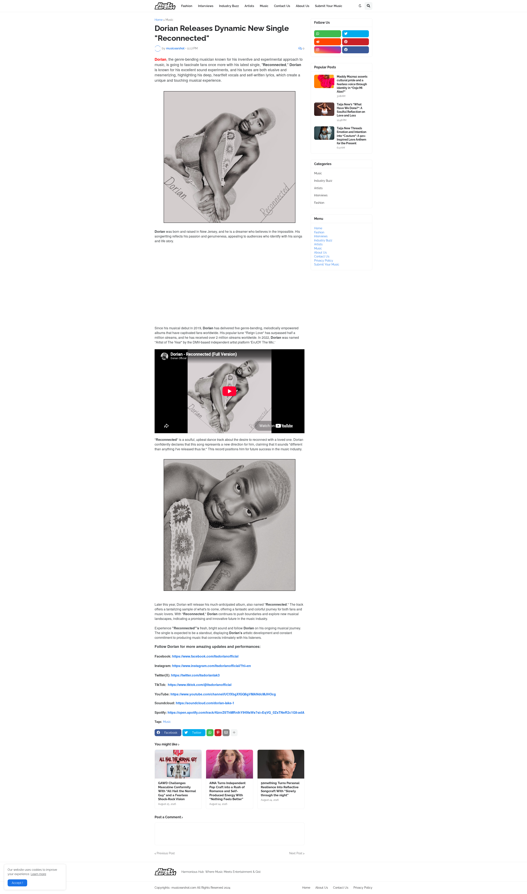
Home (159, 19)
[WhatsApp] (209, 732)
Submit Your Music (326, 264)
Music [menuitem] (264, 6)
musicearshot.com (183, 887)
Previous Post (166, 853)
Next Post (295, 853)
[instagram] (327, 49)
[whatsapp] (327, 33)
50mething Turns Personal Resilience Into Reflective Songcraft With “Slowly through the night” (280, 789)
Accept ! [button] (17, 883)
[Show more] (234, 732)
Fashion (319, 202)
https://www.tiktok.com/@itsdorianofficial (199, 684)
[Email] (226, 732)
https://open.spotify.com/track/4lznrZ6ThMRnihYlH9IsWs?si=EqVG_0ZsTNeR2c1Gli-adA (236, 712)
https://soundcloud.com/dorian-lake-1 (205, 703)
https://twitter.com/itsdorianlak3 (195, 675)
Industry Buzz (323, 180)
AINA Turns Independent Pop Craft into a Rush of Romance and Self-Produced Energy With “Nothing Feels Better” (227, 791)
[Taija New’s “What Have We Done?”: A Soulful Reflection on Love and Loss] (324, 109)
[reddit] (327, 41)
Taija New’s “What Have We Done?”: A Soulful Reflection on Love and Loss (351, 110)
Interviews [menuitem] (205, 6)
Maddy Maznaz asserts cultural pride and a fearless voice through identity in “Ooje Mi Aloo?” (352, 84)
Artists (318, 188)
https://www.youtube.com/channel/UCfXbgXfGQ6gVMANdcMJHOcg (223, 694)
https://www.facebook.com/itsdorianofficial (205, 656)
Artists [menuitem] (249, 6)
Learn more (38, 874)
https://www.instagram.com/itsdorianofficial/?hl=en (211, 665)
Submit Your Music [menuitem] (328, 6)
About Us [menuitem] (302, 6)
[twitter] (355, 33)
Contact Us (321, 256)
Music (169, 19)
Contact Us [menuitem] (282, 6)
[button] (360, 6)
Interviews (321, 195)
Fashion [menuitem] (186, 6)
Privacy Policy (323, 260)
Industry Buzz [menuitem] (229, 6)
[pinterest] (355, 41)
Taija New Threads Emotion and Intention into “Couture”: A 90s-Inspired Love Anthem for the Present (351, 136)
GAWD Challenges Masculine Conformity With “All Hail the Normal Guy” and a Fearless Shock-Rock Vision (177, 791)
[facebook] (355, 49)
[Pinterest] (218, 732)
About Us (320, 252)
